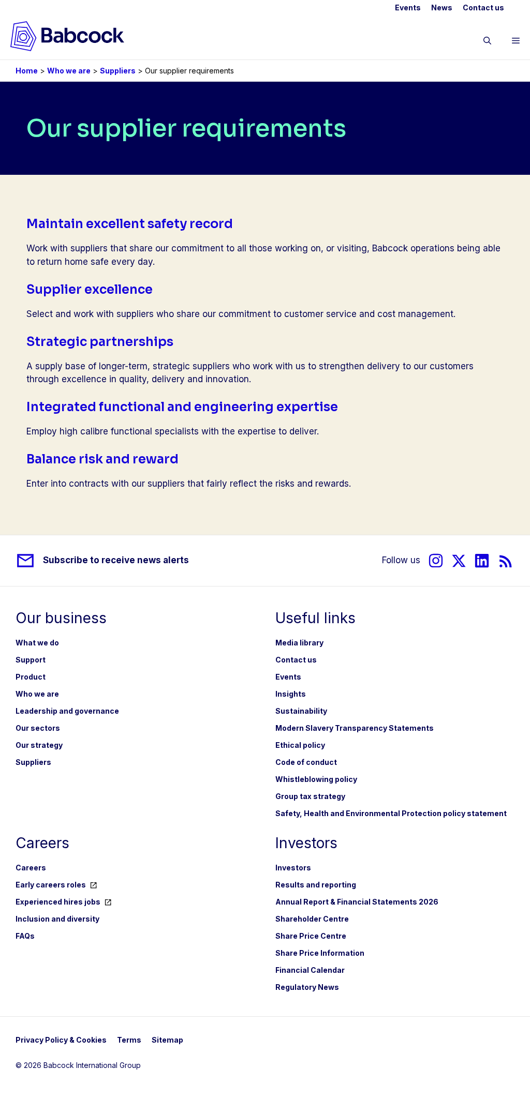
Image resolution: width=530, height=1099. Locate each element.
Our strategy (39, 745)
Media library (299, 642)
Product (31, 676)
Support (31, 659)
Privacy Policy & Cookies (61, 1039)
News (441, 7)
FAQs (25, 935)
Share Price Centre (310, 935)
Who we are (69, 70)
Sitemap (167, 1039)
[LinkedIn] (482, 560)
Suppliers (118, 70)
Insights (290, 693)
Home (27, 70)
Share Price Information (319, 953)
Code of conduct (306, 762)
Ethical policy (300, 745)
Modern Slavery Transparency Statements (354, 728)
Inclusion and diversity (57, 918)
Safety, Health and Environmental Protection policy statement (391, 813)
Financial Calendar (310, 970)
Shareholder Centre (312, 918)
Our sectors (38, 728)
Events (408, 7)
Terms (129, 1039)
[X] (458, 560)
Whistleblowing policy (316, 779)
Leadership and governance (67, 710)
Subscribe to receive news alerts (116, 560)
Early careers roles (51, 884)
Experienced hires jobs (58, 901)
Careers (31, 867)
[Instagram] (436, 560)
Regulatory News (307, 987)
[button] (487, 42)
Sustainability (301, 710)
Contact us (483, 7)
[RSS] (505, 560)
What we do (37, 642)
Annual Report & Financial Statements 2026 (356, 901)
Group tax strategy (310, 796)
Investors (293, 867)
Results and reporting (315, 884)
